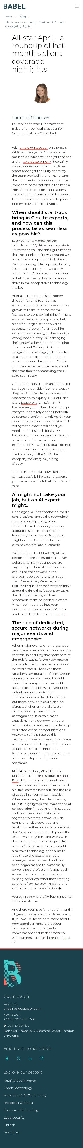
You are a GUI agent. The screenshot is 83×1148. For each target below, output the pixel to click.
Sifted (53, 352)
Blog (23, 16)
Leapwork (29, 402)
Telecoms (11, 1132)
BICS (40, 776)
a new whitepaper (34, 147)
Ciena (25, 581)
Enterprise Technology (21, 1110)
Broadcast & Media (18, 1103)
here (15, 486)
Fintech (9, 1125)
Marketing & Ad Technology (25, 1095)
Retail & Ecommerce (20, 1081)
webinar (59, 152)
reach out (58, 938)
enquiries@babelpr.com (22, 1008)
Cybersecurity (14, 1117)
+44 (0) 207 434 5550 (19, 1019)
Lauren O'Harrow (30, 117)
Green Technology (18, 1088)
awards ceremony (37, 161)
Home (9, 16)
